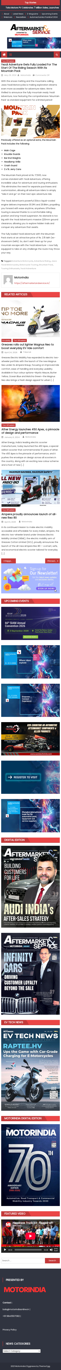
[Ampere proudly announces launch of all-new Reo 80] (30, 488)
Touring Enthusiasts (10, 268)
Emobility (6, 340)
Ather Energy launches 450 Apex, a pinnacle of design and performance (30, 431)
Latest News (18, 14)
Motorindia (25, 75)
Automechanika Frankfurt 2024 (44, 17)
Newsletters (21, 17)
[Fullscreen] (55, 1249)
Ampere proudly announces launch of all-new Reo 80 (29, 515)
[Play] (5, 1249)
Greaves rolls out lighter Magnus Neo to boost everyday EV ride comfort (27, 346)
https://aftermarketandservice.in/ (32, 283)
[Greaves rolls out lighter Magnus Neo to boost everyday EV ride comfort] (30, 318)
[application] (30, 1236)
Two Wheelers (8, 61)
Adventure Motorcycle (22, 261)
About (6, 14)
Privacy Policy (10, 1329)
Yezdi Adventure (28, 268)
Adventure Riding (42, 261)
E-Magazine (32, 14)
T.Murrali (27, 352)
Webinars (8, 17)
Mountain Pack (46, 264)
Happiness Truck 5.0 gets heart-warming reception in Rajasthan (10, 560)
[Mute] (51, 1249)
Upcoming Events (50, 14)
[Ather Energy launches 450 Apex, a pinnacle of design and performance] (30, 403)
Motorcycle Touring (29, 264)
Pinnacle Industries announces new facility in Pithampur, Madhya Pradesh (54, 560)
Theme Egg (44, 1366)
